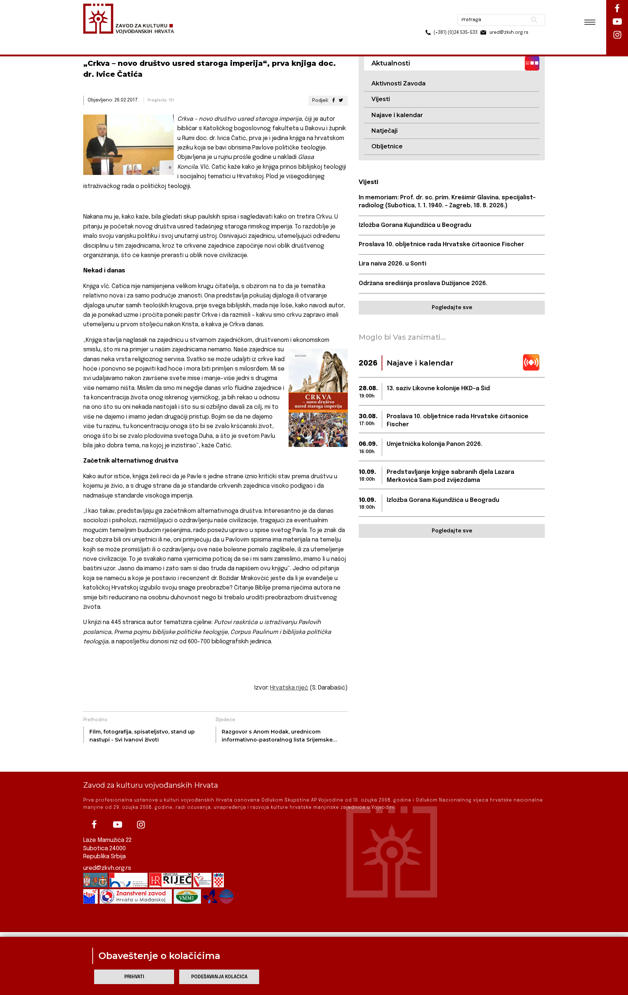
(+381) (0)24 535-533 (427, 22)
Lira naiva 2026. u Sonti (392, 264)
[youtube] (117, 824)
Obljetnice (387, 146)
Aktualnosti (130, 39)
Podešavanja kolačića (219, 977)
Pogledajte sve (452, 307)
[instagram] (141, 824)
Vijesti (380, 99)
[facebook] (94, 824)
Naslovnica (96, 39)
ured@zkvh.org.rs (107, 868)
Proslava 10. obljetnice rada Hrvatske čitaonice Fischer (441, 244)
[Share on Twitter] (341, 100)
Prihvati (134, 977)
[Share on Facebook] (333, 100)
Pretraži (506, 9)
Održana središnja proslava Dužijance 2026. (423, 283)
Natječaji (384, 130)
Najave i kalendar (397, 115)
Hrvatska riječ (289, 688)
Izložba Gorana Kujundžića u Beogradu (415, 225)
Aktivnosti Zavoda (398, 83)
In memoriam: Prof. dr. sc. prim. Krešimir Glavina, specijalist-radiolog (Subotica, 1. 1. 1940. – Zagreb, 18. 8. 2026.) (447, 202)
